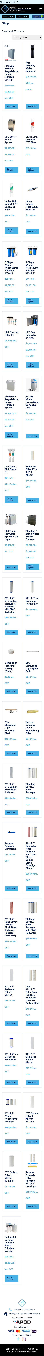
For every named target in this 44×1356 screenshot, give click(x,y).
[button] (41, 9)
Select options (10, 170)
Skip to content (7, 2)
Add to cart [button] (11, 106)
